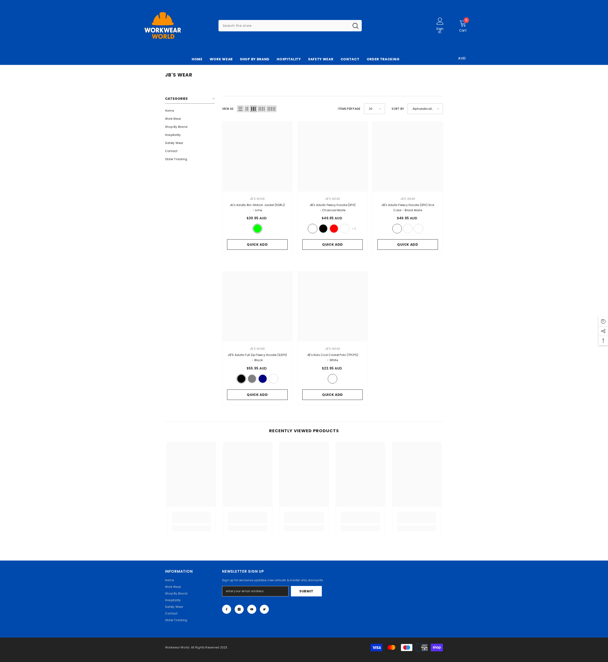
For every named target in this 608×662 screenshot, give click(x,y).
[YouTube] (251, 609)
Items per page (349, 109)
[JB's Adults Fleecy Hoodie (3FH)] (333, 156)
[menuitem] (190, 111)
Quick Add (257, 244)
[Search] (290, 25)
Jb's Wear (257, 199)
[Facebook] (226, 609)
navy (262, 379)
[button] (240, 109)
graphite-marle (418, 228)
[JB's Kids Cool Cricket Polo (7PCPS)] (333, 307)
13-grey (252, 379)
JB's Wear (407, 199)
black (323, 228)
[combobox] (283, 25)
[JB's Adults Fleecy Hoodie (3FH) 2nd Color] (408, 156)
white (332, 379)
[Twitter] (264, 609)
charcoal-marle (312, 228)
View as (228, 109)
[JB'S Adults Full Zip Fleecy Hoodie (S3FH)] (257, 307)
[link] (191, 520)
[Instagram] (239, 609)
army (408, 228)
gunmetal (273, 379)
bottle (344, 228)
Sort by (398, 109)
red (334, 228)
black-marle (397, 228)
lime (257, 228)
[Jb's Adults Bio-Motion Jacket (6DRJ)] (257, 156)
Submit (306, 591)
